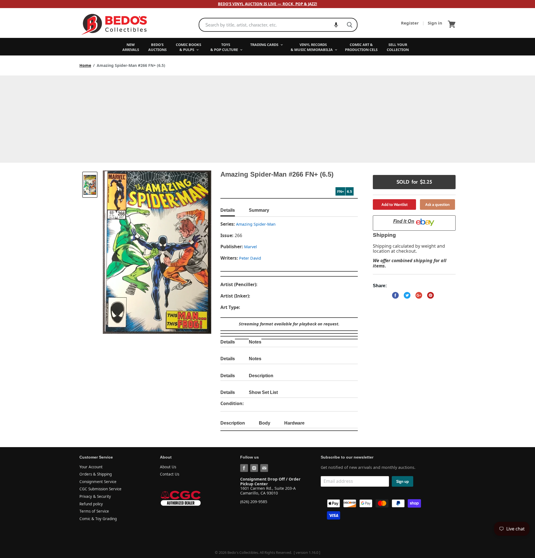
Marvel (250, 246)
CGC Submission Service (100, 488)
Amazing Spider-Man (256, 224)
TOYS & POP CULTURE (224, 47)
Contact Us (169, 474)
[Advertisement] (267, 117)
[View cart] (451, 24)
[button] (336, 24)
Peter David (250, 258)
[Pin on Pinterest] (430, 295)
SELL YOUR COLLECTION (398, 47)
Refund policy (91, 503)
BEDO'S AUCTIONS (157, 47)
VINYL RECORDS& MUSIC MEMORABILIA (312, 47)
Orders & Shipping (95, 474)
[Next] (195, 252)
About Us (168, 466)
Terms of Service (94, 511)
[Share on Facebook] (395, 295)
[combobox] (270, 24)
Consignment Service (97, 481)
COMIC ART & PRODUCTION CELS (361, 47)
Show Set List (263, 392)
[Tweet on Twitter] (407, 295)
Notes (255, 342)
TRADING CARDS (264, 44)
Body (264, 423)
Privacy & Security (95, 496)
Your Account (91, 466)
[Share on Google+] (418, 295)
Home (85, 65)
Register (410, 23)
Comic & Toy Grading (98, 518)
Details (227, 210)
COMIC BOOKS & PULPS (188, 47)
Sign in (435, 23)
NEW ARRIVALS (130, 47)
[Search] (349, 24)
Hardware (294, 423)
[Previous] (118, 252)
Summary (259, 210)
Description (261, 375)
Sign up (402, 481)
